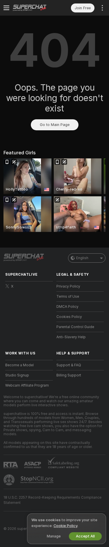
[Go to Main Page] (34, 8)
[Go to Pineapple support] (9, 479)
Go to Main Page (54, 124)
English (82, 258)
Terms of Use (67, 296)
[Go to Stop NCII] (37, 479)
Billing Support (68, 375)
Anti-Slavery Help (71, 337)
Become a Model (19, 365)
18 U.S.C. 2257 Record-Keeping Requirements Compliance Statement (52, 500)
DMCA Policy (67, 307)
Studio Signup (17, 375)
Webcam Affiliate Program (27, 385)
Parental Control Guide (75, 327)
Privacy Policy (68, 286)
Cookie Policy (65, 526)
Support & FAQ (68, 365)
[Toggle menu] (6, 8)
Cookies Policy (69, 317)
